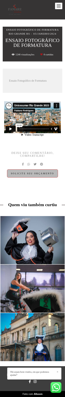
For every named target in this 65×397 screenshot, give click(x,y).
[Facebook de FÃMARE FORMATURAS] (30, 381)
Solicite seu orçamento (32, 173)
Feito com (33, 394)
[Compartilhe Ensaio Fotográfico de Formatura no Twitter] (35, 164)
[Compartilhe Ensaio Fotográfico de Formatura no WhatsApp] (28, 164)
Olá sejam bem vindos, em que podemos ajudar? (29, 373)
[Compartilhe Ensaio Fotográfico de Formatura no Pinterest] (41, 164)
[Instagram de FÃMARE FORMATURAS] (35, 381)
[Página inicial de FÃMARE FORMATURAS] (15, 10)
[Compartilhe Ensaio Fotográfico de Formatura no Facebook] (23, 164)
